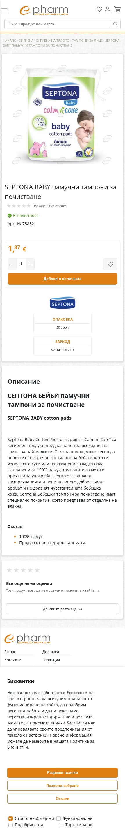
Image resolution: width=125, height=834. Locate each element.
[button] (7, 10)
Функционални (77, 818)
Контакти (12, 659)
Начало (10, 40)
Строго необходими (34, 818)
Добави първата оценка (62, 609)
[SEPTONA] (62, 302)
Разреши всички (62, 772)
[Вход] (107, 11)
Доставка (50, 651)
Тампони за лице (87, 40)
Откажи (62, 798)
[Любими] (99, 10)
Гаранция (51, 659)
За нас (10, 651)
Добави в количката (62, 279)
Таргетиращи (78, 824)
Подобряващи (28, 824)
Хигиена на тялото (52, 40)
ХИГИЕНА (26, 40)
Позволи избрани (62, 785)
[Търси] (115, 24)
